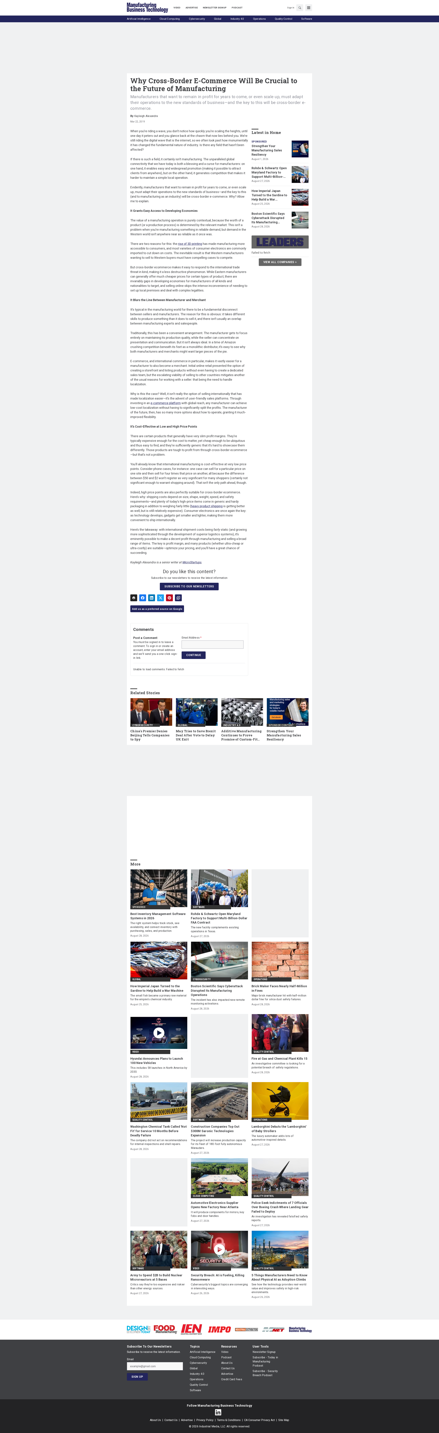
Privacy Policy (204, 1420)
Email (130, 1359)
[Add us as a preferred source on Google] (178, 597)
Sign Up (137, 1376)
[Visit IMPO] (219, 1329)
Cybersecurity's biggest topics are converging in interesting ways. (219, 1286)
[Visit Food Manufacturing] (165, 1329)
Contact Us (170, 1420)
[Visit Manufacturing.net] (273, 1329)
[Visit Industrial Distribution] (246, 1329)
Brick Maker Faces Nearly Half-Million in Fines (279, 988)
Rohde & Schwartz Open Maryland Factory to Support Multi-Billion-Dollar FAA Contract (269, 172)
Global (183, 725)
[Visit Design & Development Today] (138, 1329)
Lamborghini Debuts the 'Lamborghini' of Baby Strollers (279, 1129)
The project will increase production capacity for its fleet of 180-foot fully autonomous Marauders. (218, 1144)
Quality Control (264, 1051)
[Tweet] (160, 597)
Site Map (283, 1420)
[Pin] (169, 597)
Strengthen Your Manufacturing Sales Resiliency (267, 150)
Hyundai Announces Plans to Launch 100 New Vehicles (156, 1061)
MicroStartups (191, 562)
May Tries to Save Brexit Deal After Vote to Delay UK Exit (196, 735)
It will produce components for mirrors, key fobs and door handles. (217, 1214)
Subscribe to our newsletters (189, 586)
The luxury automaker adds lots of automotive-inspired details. (273, 1137)
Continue (193, 655)
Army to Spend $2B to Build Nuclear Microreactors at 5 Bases (156, 1277)
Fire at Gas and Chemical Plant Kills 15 (279, 1058)
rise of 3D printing (190, 244)
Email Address (192, 637)
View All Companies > (280, 262)
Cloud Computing (203, 1196)
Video (135, 1051)
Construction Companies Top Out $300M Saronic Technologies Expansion (215, 1131)
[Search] (299, 7)
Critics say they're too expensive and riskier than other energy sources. (157, 1286)
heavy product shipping (207, 506)
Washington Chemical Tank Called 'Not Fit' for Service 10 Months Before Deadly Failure (158, 1131)
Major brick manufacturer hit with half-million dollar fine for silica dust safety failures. (279, 997)
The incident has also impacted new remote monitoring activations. (218, 1001)
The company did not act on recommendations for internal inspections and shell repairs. (158, 1142)
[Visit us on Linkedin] (218, 1412)
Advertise (187, 1420)
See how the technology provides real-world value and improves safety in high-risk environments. (279, 1288)
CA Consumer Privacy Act (259, 1420)
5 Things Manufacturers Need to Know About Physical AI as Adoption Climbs (279, 1277)
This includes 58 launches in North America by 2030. (158, 1069)
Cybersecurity (142, 725)
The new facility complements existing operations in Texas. (215, 929)
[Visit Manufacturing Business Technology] (300, 1329)
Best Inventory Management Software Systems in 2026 (158, 916)
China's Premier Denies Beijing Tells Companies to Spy (149, 735)
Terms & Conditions (229, 1420)
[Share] (142, 597)
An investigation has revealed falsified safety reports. (280, 1218)
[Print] (133, 597)
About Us (155, 1420)
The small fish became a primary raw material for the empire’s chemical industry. (158, 997)
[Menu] (308, 7)
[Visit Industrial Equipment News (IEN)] (191, 1329)
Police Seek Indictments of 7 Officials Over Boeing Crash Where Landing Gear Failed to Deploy (280, 1207)
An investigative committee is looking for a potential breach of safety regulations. (278, 1065)
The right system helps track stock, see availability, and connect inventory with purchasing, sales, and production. (154, 926)
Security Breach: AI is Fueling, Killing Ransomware (217, 1277)
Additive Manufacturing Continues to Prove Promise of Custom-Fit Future (241, 735)
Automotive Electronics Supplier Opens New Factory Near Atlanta (214, 1205)
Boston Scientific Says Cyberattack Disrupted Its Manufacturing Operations (268, 218)
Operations (260, 979)
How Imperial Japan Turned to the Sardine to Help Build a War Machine (269, 195)
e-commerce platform (166, 403)
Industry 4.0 (231, 725)
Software (199, 907)
